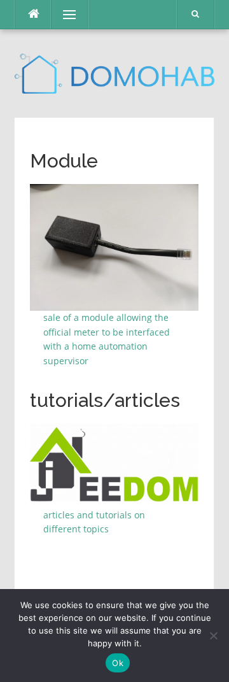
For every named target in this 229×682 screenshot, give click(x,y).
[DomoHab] (114, 72)
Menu (64, 14)
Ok (117, 663)
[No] (213, 635)
